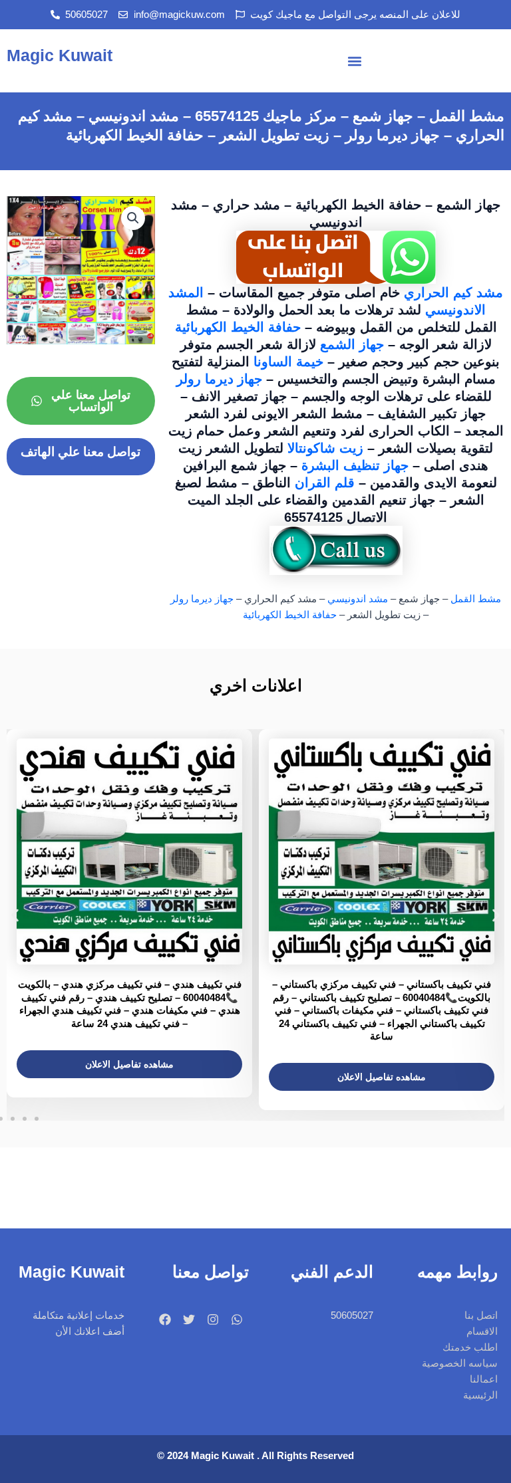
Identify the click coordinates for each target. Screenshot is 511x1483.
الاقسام (482, 1331)
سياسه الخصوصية (460, 1363)
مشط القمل (475, 599)
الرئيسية (480, 1395)
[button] (355, 61)
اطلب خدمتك (470, 1347)
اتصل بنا (481, 1315)
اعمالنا (484, 1379)
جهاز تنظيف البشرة (357, 465)
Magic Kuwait (59, 55)
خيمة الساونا (290, 361)
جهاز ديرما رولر (219, 379)
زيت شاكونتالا (325, 448)
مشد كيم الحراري (453, 292)
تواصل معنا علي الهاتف (80, 452)
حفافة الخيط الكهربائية (238, 327)
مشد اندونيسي (357, 599)
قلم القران (325, 482)
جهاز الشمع (354, 344)
